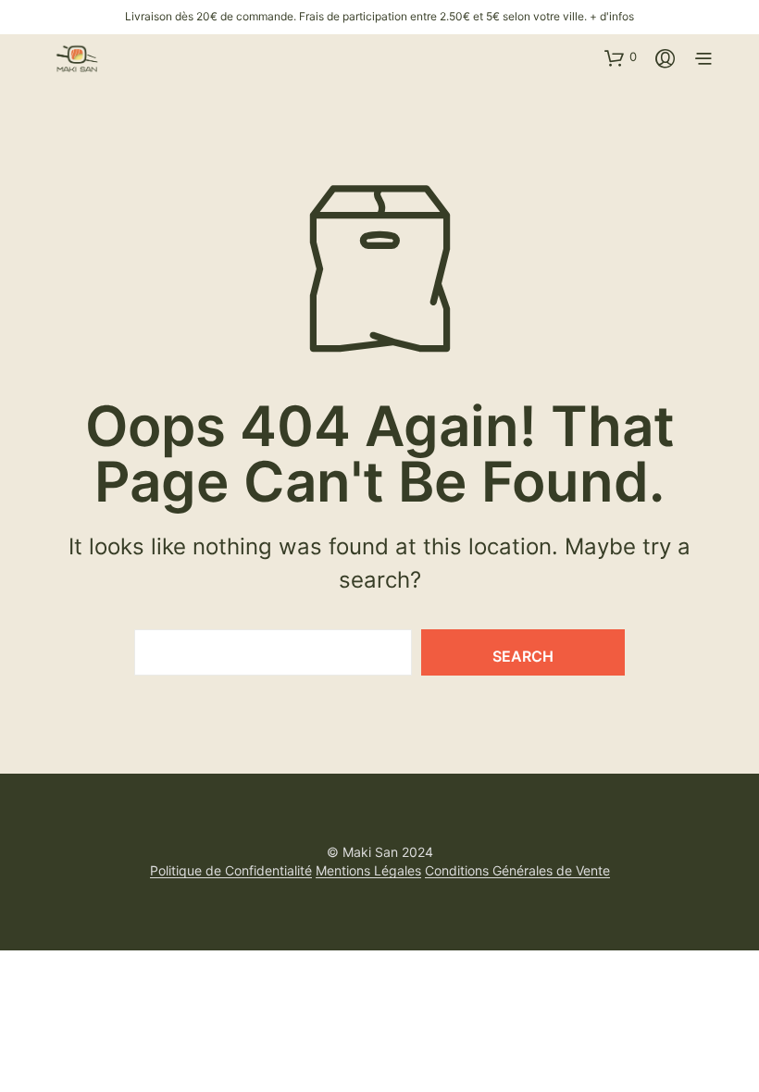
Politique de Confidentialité (231, 870)
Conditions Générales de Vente (517, 870)
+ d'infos (612, 16)
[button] (620, 57)
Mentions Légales (368, 870)
